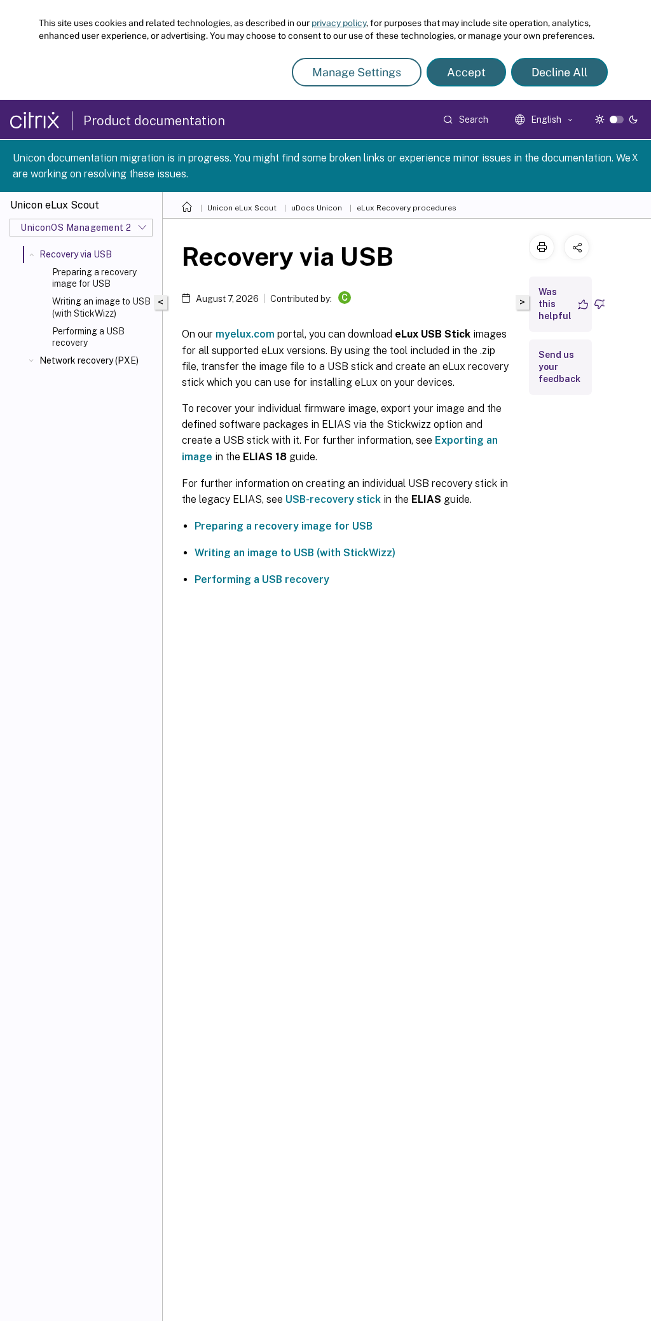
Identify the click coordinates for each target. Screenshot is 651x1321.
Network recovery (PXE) (89, 360)
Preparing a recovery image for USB (94, 278)
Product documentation (154, 120)
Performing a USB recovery (88, 337)
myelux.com (245, 334)
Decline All (559, 72)
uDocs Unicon (316, 207)
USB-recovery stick (333, 499)
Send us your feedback (559, 367)
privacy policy (339, 23)
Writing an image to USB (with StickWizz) (101, 307)
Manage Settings (356, 72)
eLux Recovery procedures (406, 207)
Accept (466, 72)
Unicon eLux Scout (242, 207)
